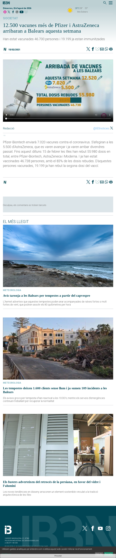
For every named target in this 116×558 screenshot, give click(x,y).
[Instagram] (17, 12)
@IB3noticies (101, 128)
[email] (102, 49)
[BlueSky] (26, 12)
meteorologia (12, 290)
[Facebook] (13, 12)
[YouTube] (21, 12)
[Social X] (8, 12)
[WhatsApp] (106, 49)
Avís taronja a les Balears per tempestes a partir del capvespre (46, 295)
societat (10, 18)
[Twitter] (88, 49)
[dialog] (58, 552)
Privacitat (58, 556)
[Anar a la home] (5, 12)
